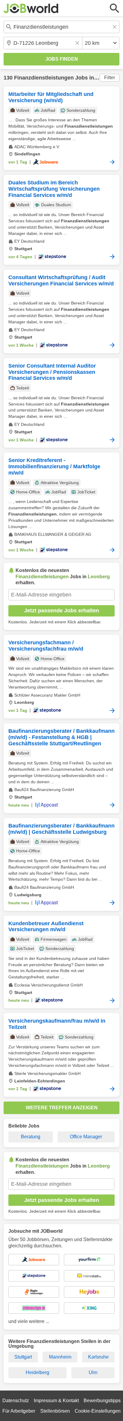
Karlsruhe (98, 1356)
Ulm (93, 1372)
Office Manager (86, 1136)
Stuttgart (23, 1356)
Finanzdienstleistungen (44, 78)
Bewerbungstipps (102, 1400)
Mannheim (60, 1356)
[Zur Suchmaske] (114, 8)
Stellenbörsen (55, 1411)
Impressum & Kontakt (56, 1400)
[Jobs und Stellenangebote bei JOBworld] (31, 8)
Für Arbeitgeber (18, 1411)
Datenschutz (15, 1400)
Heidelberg (37, 1372)
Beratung (30, 1136)
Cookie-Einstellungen (98, 1411)
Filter (109, 77)
